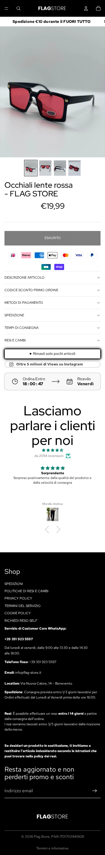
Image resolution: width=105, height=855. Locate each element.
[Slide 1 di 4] (31, 168)
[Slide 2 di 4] (45, 168)
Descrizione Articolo (24, 277)
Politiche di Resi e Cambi (26, 591)
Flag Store (42, 836)
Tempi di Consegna (21, 328)
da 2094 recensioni (49, 456)
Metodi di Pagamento (23, 302)
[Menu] (6, 8)
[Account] (86, 8)
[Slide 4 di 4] (74, 168)
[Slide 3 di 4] (60, 168)
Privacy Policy (18, 598)
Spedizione (14, 315)
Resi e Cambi (15, 340)
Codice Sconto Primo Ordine (31, 290)
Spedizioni (13, 583)
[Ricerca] (18, 8)
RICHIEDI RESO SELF (20, 620)
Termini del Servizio (22, 606)
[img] (52, 450)
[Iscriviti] (95, 791)
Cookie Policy (17, 613)
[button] (48, 529)
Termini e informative (52, 848)
